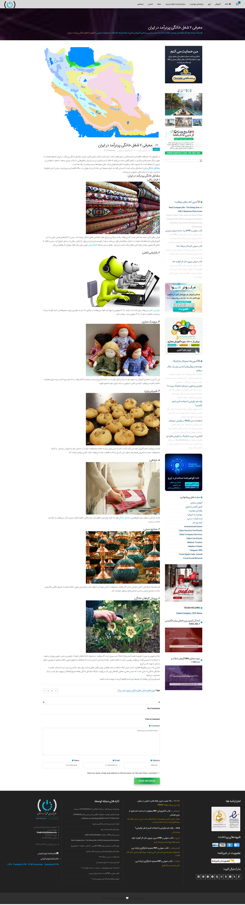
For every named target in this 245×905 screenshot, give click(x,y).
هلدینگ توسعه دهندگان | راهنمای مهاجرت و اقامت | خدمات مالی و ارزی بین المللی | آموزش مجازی (165, 32)
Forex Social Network (192, 558)
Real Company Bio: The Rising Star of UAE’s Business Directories (95, 840)
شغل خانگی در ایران (133, 690)
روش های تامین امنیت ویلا (110, 829)
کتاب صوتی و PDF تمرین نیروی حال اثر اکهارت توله (152, 838)
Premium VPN (20, 864)
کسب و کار (121, 690)
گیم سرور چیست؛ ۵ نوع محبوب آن (107, 862)
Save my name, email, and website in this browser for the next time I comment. (122, 773)
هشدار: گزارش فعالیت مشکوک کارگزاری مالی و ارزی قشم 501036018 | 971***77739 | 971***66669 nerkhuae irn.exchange (96, 816)
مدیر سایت (141, 150)
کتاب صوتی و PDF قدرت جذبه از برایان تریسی (183, 230)
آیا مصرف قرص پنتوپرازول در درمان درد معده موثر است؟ (100, 868)
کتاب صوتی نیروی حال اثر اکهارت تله (187, 261)
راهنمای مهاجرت (195, 510)
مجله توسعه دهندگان (119, 32)
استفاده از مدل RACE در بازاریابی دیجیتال (185, 420)
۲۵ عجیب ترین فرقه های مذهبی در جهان (154, 800)
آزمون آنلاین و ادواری (193, 506)
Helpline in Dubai (195, 546)
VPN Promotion (35, 864)
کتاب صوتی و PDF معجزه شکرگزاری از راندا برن (150, 848)
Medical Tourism (194, 542)
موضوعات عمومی (103, 32)
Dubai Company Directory (191, 534)
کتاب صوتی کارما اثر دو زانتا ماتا (189, 246)
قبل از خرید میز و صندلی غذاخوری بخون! (105, 824)
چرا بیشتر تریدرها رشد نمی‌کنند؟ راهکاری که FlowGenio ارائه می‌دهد (96, 809)
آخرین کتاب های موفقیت (186, 202)
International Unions (193, 526)
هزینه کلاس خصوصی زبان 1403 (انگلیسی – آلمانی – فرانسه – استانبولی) (95, 846)
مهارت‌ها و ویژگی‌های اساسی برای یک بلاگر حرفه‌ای (102, 851)
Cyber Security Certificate (190, 530)
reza (178, 828)
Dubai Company (183, 613)
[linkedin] (198, 876)
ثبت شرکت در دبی (194, 518)
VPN (9, 864)
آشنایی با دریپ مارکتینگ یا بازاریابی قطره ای (184, 436)
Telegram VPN (195, 550)
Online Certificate (194, 538)
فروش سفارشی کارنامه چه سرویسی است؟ (105, 879)
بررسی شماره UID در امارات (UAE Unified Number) (102, 835)
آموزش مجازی (196, 502)
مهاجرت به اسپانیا (195, 514)
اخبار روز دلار (197, 522)
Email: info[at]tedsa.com (47, 832)
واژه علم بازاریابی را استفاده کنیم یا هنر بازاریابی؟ (154, 828)
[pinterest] (203, 876)
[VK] (207, 876)
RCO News (197, 613)
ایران (153, 690)
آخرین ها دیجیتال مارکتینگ (185, 361)
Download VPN (51, 864)
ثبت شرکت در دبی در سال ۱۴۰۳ (109, 857)
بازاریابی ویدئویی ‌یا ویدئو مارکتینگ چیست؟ (184, 386)
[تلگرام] (212, 876)
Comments (110, 150)
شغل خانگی (146, 690)
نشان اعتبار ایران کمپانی (50, 858)
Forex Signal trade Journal (190, 554)
